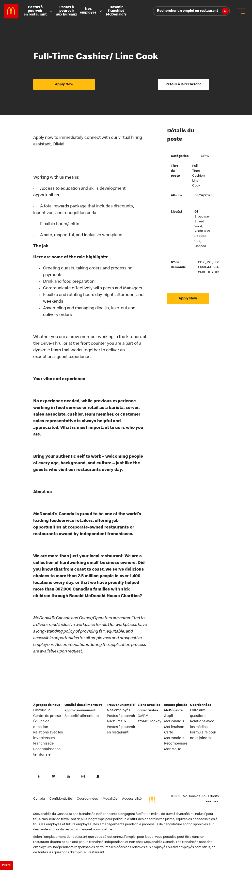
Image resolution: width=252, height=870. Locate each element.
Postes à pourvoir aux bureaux (66, 11)
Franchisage (43, 744)
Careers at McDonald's (11, 11)
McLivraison (174, 727)
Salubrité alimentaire (81, 716)
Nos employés (88, 11)
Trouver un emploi (121, 705)
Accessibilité (132, 799)
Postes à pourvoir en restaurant (35, 11)
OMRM (143, 716)
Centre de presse (47, 716)
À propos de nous (46, 705)
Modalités (110, 799)
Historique (41, 711)
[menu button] (241, 11)
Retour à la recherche (183, 85)
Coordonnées (200, 705)
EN (4, 865)
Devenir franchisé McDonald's (116, 11)
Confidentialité (60, 799)
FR (9, 865)
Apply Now (64, 85)
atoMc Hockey (149, 722)
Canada (39, 799)
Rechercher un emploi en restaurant (187, 11)
